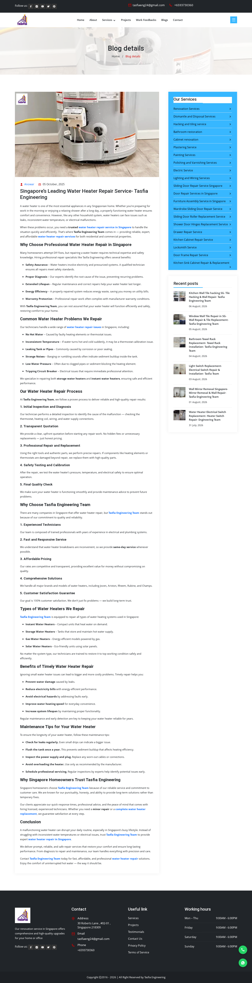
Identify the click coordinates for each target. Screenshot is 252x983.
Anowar (29, 184)
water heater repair (125, 858)
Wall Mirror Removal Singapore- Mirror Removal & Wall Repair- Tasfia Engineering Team (208, 392)
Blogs (164, 20)
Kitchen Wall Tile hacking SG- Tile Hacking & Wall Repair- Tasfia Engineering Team (209, 296)
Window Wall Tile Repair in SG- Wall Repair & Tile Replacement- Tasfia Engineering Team (209, 319)
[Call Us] (243, 950)
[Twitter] (54, 6)
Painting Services (184, 155)
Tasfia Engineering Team (124, 512)
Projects (126, 20)
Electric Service (183, 170)
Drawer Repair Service (187, 232)
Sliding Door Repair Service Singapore (197, 186)
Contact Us (135, 939)
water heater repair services (56, 236)
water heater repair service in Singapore (105, 227)
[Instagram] (36, 6)
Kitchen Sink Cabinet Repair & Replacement (201, 263)
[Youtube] (42, 6)
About (93, 20)
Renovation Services (186, 109)
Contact (178, 20)
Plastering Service (184, 147)
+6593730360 (183, 5)
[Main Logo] (22, 20)
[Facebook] (30, 6)
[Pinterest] (48, 6)
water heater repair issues (84, 327)
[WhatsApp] (243, 963)
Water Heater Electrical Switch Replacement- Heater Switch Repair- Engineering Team (207, 415)
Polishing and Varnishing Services (195, 163)
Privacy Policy (137, 945)
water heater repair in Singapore (49, 839)
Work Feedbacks (146, 20)
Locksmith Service (185, 247)
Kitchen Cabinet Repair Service (193, 240)
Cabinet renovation (185, 139)
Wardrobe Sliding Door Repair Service (197, 209)
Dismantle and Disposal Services (194, 116)
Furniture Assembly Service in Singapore (199, 201)
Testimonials (136, 932)
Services (107, 20)
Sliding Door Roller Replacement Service (199, 216)
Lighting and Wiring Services (191, 178)
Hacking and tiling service (189, 124)
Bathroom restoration (187, 132)
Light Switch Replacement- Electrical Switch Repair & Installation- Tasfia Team (205, 369)
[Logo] (22, 915)
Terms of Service (138, 952)
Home (80, 20)
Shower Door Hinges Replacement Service (200, 224)
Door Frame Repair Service (190, 255)
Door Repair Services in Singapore (195, 193)
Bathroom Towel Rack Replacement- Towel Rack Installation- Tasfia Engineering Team (208, 344)
